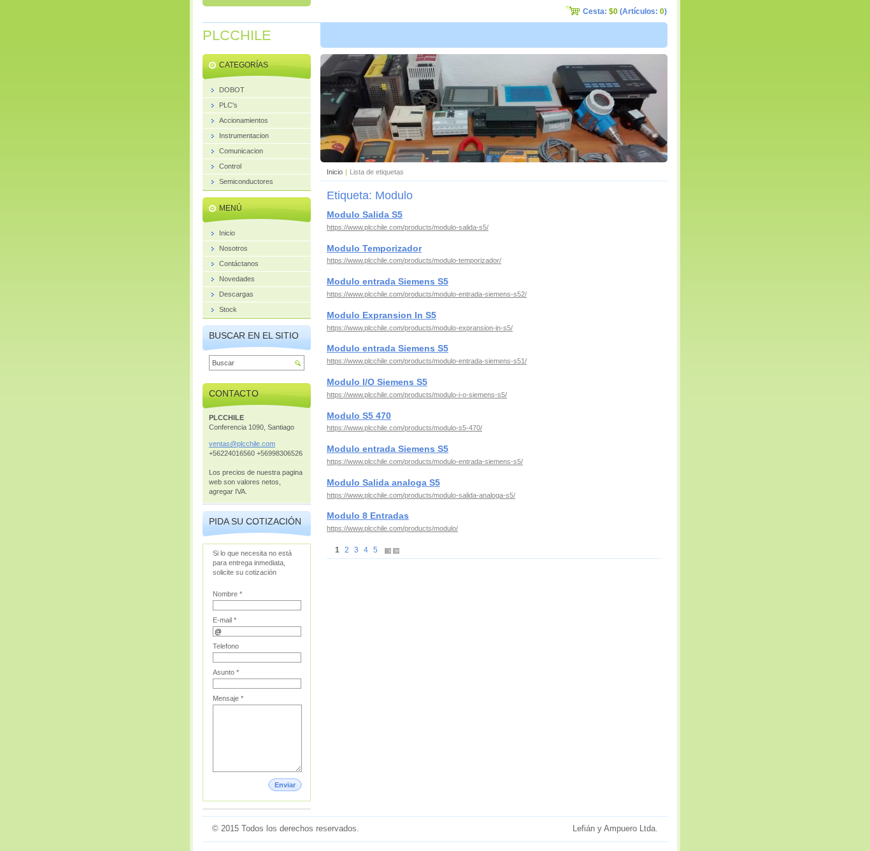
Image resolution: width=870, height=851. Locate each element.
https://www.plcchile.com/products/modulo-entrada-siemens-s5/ (425, 461)
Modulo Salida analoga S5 (383, 482)
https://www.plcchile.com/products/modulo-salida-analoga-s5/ (421, 495)
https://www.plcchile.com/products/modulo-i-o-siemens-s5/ (417, 394)
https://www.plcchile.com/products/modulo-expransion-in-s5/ (420, 328)
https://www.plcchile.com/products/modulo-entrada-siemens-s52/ (427, 294)
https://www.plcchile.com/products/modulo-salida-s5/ (407, 227)
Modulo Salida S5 (365, 214)
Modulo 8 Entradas (368, 515)
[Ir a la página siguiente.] (388, 550)
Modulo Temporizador (374, 248)
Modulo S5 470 (359, 416)
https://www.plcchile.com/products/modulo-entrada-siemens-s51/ (427, 361)
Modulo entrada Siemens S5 (387, 281)
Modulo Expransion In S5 (381, 315)
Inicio (335, 172)
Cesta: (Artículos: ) (625, 11)
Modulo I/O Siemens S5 (377, 382)
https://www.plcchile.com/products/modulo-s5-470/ (404, 428)
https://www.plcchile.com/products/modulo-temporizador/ (414, 260)
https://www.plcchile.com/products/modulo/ (392, 528)
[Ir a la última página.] (396, 550)
